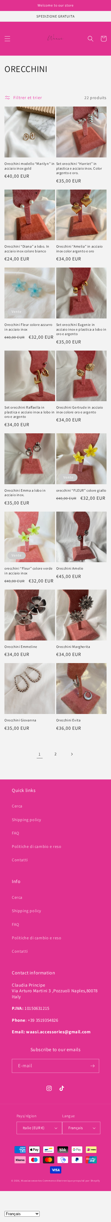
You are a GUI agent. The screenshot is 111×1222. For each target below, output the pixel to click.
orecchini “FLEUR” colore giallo (81, 490)
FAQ (15, 833)
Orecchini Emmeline (20, 646)
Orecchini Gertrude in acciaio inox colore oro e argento (79, 409)
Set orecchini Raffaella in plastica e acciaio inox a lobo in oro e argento (29, 412)
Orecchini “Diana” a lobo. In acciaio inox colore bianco (26, 248)
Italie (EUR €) (34, 1127)
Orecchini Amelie (70, 568)
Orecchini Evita (68, 720)
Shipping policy (26, 819)
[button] (7, 38)
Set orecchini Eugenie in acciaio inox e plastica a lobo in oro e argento (81, 329)
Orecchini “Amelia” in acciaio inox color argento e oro (79, 248)
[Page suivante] (71, 754)
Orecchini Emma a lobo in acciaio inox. (25, 492)
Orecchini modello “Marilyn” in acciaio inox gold (29, 166)
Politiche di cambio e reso (37, 846)
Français (75, 1127)
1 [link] (39, 754)
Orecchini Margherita (73, 646)
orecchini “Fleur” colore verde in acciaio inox (28, 570)
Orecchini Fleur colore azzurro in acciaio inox (28, 327)
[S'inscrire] (92, 1066)
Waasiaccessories (31, 1180)
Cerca (17, 806)
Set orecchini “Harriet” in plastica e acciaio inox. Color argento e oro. (79, 168)
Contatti (20, 859)
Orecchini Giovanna (20, 720)
